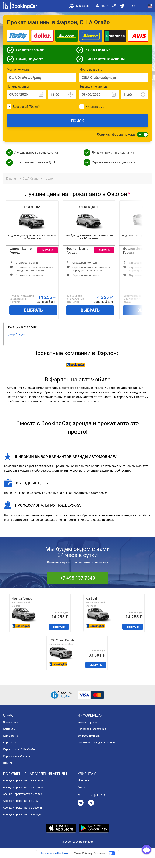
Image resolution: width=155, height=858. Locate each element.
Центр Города (15, 334)
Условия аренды (88, 722)
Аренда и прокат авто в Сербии (22, 807)
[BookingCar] (20, 6)
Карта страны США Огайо (19, 749)
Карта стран (10, 742)
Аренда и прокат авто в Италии (22, 794)
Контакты (9, 728)
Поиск (77, 121)
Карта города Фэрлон (16, 756)
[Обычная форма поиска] (141, 134)
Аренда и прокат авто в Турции (22, 814)
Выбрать (33, 310)
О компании (10, 722)
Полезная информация (92, 728)
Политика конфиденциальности (97, 742)
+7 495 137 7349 (77, 578)
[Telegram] (91, 803)
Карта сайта (10, 735)
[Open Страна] (150, 6)
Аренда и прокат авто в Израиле (23, 780)
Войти (104, 5)
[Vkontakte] (81, 803)
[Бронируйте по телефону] (114, 6)
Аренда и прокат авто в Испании (23, 787)
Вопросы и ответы (89, 735)
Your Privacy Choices (89, 853)
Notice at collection (54, 853)
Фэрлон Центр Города (21, 250)
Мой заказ (82, 5)
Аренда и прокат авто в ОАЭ (20, 800)
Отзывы (8, 762)
